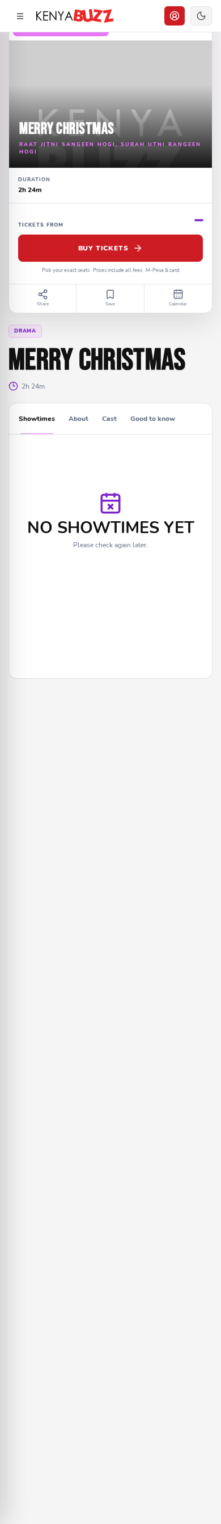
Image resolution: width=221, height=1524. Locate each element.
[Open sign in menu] (174, 15)
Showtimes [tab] (37, 418)
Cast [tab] (109, 418)
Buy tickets (103, 248)
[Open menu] (20, 16)
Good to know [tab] (152, 418)
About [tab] (78, 418)
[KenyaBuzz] (74, 16)
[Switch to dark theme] (201, 15)
